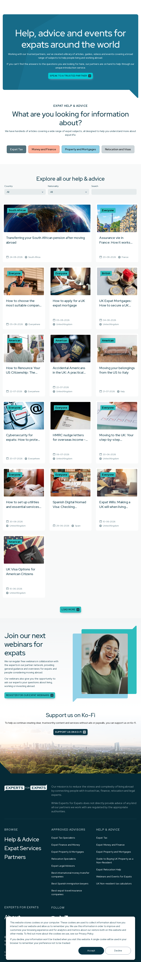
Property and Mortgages (80, 149)
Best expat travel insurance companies (66, 892)
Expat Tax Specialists (63, 837)
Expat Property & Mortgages (67, 851)
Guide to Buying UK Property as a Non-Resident (114, 860)
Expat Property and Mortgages (113, 851)
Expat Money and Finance (110, 844)
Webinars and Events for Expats (114, 876)
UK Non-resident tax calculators (114, 883)
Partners (15, 857)
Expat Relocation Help (108, 869)
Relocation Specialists (63, 858)
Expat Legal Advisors (63, 865)
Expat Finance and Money (65, 844)
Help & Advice (21, 839)
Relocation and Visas (118, 149)
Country (8, 186)
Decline (118, 950)
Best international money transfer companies (70, 874)
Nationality (53, 186)
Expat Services (22, 848)
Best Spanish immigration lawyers (69, 883)
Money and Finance (44, 149)
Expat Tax (16, 149)
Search (94, 186)
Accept (91, 950)
